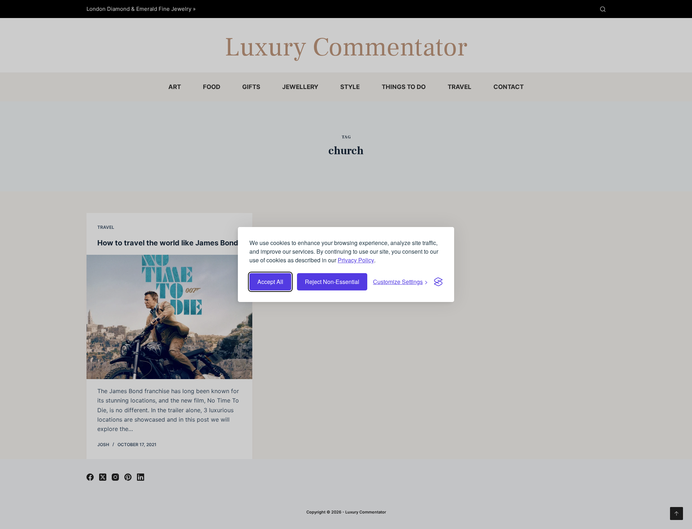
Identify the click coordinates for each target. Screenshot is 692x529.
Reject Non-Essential (332, 281)
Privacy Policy (356, 260)
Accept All (270, 281)
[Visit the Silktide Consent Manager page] (438, 281)
